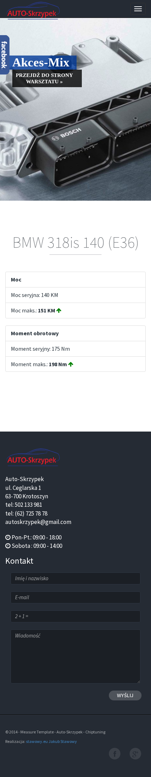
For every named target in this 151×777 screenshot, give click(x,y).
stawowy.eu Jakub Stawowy (51, 741)
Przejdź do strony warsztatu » (44, 78)
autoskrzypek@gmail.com (38, 522)
